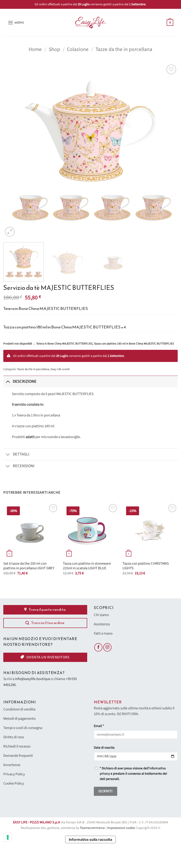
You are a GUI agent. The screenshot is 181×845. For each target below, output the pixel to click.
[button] (16, 22)
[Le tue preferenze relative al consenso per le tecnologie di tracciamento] (8, 837)
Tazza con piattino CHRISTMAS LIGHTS (146, 566)
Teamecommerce (92, 828)
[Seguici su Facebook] (98, 647)
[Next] (169, 150)
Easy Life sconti (60, 369)
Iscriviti (105, 791)
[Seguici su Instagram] (107, 647)
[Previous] (12, 150)
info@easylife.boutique (32, 679)
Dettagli (21, 454)
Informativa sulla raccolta (90, 839)
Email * (99, 726)
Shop (54, 49)
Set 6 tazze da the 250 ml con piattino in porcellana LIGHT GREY (28, 566)
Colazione (78, 49)
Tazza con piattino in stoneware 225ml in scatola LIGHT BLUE (87, 566)
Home (35, 49)
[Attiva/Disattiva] (7, 381)
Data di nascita (104, 747)
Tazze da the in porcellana (124, 49)
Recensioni (23, 466)
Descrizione (24, 381)
